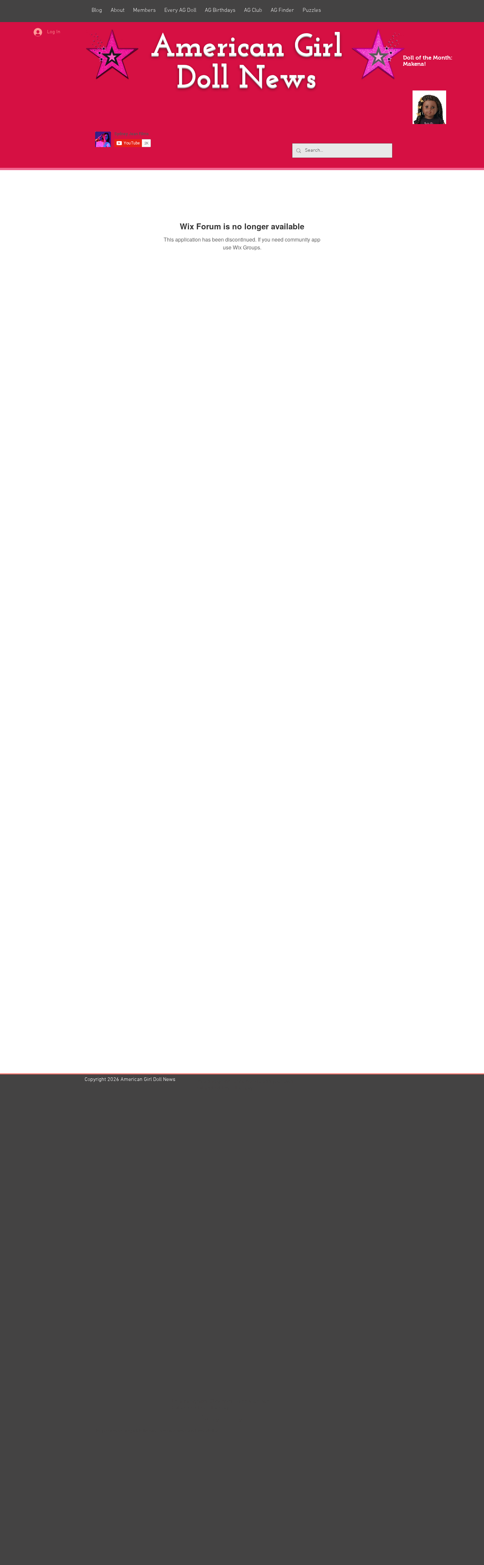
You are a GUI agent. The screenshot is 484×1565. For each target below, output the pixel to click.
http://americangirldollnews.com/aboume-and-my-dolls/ (157, 1431)
